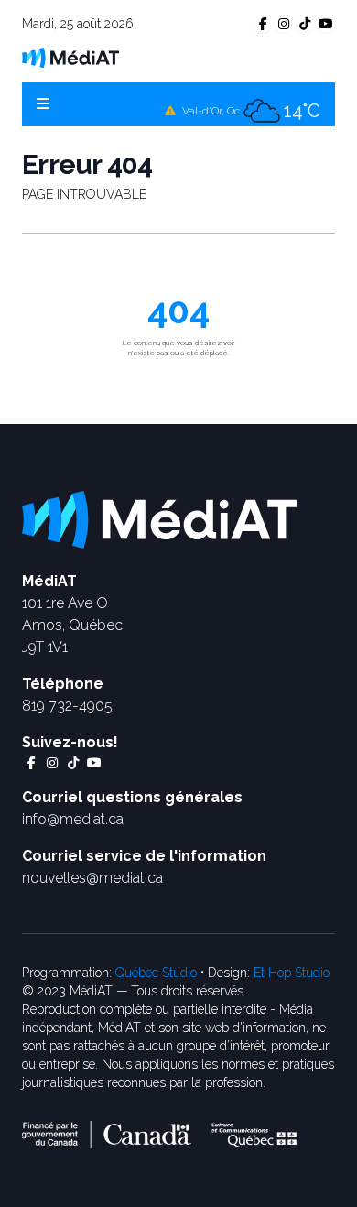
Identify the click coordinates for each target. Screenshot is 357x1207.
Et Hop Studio (292, 972)
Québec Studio (156, 972)
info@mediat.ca (73, 819)
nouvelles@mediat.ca (92, 877)
